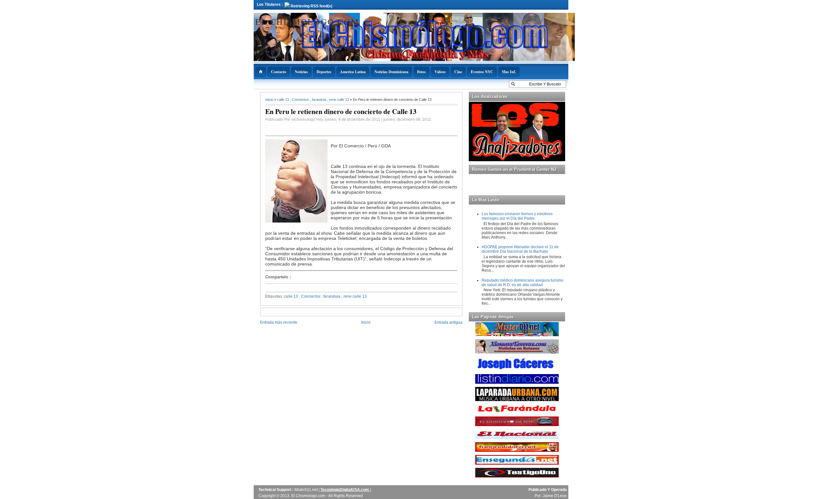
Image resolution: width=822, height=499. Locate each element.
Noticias (301, 71)
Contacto (278, 71)
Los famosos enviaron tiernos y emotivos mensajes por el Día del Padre (517, 216)
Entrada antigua (448, 322)
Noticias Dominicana (391, 71)
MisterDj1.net (306, 489)
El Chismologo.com (307, 21)
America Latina (353, 71)
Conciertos (301, 99)
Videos (440, 71)
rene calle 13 (339, 99)
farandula (319, 99)
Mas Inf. (509, 71)
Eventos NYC (482, 71)
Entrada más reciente (278, 322)
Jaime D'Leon (555, 496)
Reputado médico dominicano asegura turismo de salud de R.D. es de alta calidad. (523, 282)
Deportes (324, 71)
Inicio (269, 99)
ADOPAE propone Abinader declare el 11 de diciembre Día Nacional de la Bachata (520, 249)
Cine (458, 71)
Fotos (421, 71)
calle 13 (283, 99)
